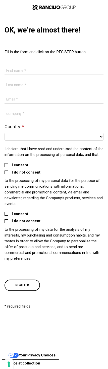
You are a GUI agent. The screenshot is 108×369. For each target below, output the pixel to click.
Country (13, 126)
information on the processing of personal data (44, 154)
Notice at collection (23, 363)
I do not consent (26, 172)
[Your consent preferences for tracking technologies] (9, 364)
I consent (20, 165)
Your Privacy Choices (37, 355)
